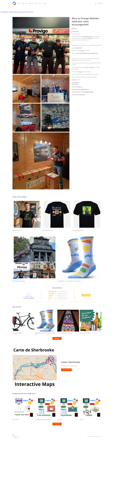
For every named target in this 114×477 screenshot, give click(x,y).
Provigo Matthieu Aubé (87, 36)
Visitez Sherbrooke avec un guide (18, 281)
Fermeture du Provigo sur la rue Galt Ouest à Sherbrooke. (21, 11)
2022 (78, 31)
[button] (95, 3)
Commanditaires (4, 11)
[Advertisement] (35, 459)
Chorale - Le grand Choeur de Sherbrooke (65, 333)
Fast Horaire (59, 419)
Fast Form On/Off (15, 419)
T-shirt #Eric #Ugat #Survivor (77, 230)
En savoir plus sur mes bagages (78, 94)
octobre (74, 31)
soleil (86, 67)
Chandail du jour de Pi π (16, 230)
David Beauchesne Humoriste (47, 230)
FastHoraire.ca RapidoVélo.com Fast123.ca (95, 436)
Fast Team (81, 419)
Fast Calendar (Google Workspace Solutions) (43, 419)
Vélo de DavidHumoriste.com (17, 333)
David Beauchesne (76, 82)
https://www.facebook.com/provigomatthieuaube (87, 53)
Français (14, 436)
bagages (80, 71)
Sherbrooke (74, 28)
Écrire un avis (86, 295)
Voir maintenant (66, 369)
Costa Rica (90, 38)
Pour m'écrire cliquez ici (77, 86)
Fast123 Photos (75, 84)
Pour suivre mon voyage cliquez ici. (80, 89)
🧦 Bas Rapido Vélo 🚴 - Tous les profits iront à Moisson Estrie (69, 281)
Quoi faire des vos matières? (85, 333)
